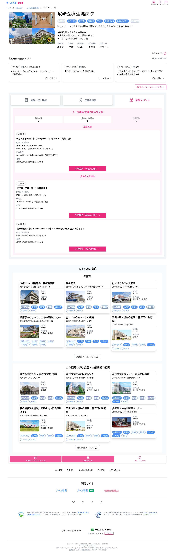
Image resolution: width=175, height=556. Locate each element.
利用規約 (70, 470)
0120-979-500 (103, 529)
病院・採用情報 (39, 100)
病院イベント (143, 100)
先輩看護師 (90, 100)
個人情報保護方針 (86, 470)
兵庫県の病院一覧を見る (87, 356)
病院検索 (19, 8)
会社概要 (58, 470)
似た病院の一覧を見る (87, 447)
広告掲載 (101, 470)
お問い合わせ (114, 470)
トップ (9, 8)
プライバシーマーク (150, 512)
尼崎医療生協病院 (33, 8)
